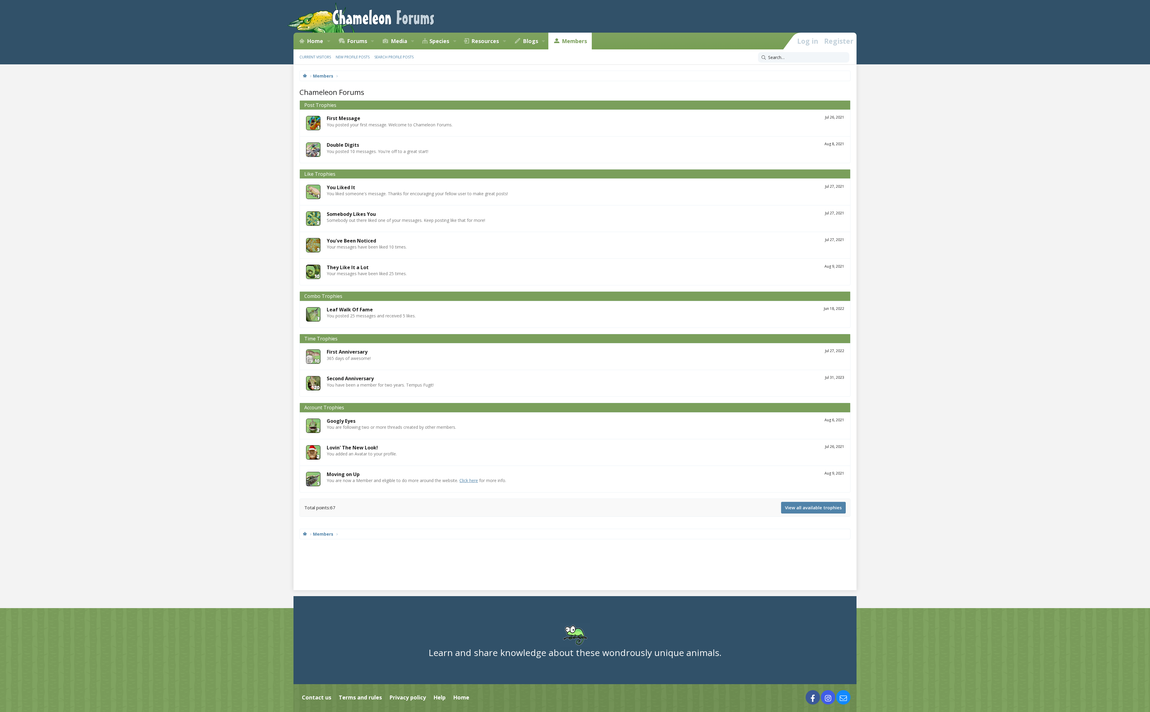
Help (439, 697)
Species (439, 41)
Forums (357, 41)
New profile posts (353, 57)
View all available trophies (813, 507)
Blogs (530, 41)
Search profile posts (394, 57)
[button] (328, 41)
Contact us (316, 697)
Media (399, 41)
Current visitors (315, 57)
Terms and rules (360, 697)
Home (315, 41)
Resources (485, 41)
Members (574, 41)
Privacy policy (407, 697)
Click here (468, 480)
